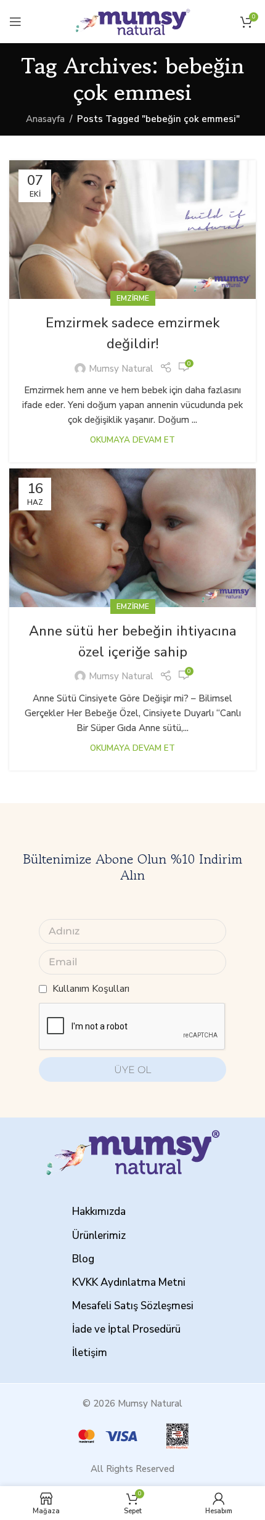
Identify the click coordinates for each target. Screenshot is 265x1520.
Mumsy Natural (121, 368)
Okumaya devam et (132, 440)
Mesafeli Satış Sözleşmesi (133, 1306)
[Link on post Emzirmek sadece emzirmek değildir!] (132, 229)
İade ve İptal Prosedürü (126, 1329)
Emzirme (132, 298)
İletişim (89, 1353)
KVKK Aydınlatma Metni (129, 1282)
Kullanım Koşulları (90, 988)
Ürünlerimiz (99, 1235)
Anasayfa (45, 119)
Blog (83, 1259)
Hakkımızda (99, 1211)
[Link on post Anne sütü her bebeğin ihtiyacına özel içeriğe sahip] (132, 537)
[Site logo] (132, 21)
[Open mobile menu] (15, 21)
